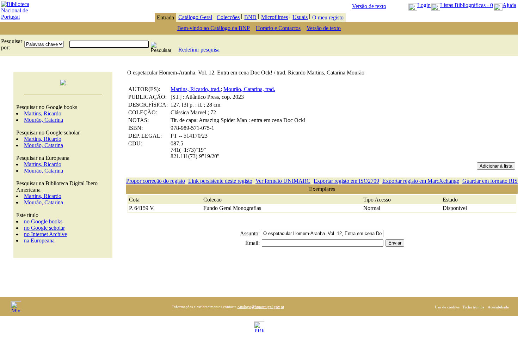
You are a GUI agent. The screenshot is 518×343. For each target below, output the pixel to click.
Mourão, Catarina (43, 120)
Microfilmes (274, 17)
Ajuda (509, 5)
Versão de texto (369, 6)
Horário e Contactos (278, 28)
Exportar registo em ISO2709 (346, 181)
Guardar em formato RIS (490, 181)
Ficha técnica (473, 307)
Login (424, 5)
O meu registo (328, 17)
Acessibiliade (498, 307)
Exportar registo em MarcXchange (420, 181)
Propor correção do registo (155, 181)
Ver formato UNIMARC (282, 181)
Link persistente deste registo (220, 181)
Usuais (300, 17)
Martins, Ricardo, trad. (196, 89)
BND (250, 17)
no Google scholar (44, 228)
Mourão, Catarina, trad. (249, 89)
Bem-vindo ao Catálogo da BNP (213, 28)
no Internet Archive (45, 234)
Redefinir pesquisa (199, 50)
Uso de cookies (447, 307)
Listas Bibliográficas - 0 (466, 5)
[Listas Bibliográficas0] (435, 5)
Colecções (228, 17)
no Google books (43, 221)
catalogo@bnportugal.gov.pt (261, 307)
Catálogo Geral (195, 17)
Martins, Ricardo (42, 113)
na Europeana (39, 240)
